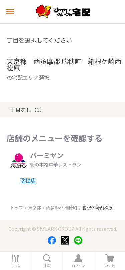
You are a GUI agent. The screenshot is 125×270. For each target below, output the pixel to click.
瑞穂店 (28, 180)
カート (110, 265)
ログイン (78, 265)
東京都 (34, 207)
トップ (16, 207)
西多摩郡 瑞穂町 (61, 207)
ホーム (15, 265)
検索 (46, 265)
